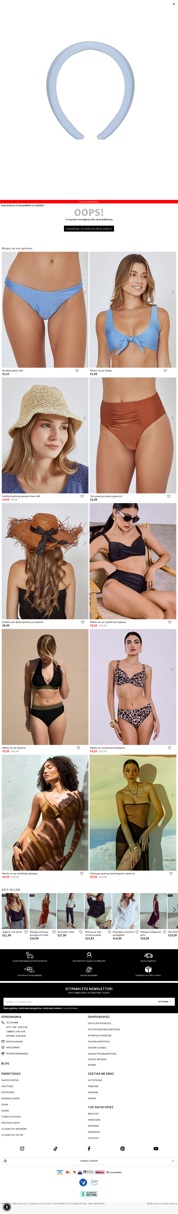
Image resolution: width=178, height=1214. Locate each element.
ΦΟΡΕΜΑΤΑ (93, 1125)
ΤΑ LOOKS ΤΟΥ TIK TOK (12, 1135)
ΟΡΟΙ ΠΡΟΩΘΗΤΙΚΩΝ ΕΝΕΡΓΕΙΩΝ (104, 1029)
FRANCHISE (93, 1086)
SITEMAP (92, 1064)
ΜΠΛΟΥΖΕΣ (93, 1113)
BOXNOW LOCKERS (10, 1098)
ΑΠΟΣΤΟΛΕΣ (7, 1086)
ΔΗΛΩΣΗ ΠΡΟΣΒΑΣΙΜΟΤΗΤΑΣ (102, 1053)
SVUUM (4, 1104)
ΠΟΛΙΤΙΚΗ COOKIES (97, 1047)
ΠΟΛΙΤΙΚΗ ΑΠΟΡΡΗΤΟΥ (99, 1041)
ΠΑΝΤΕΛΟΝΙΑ (94, 1119)
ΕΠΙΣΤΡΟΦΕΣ (8, 1092)
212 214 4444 (12, 1022)
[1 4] (89, 101)
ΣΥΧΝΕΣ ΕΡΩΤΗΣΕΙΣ (11, 1116)
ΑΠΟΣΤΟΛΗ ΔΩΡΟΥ (10, 1122)
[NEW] (15, 928)
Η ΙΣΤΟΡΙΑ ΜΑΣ (95, 1080)
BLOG (5, 1063)
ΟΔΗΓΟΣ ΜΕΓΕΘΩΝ (97, 1059)
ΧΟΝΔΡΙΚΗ (93, 1092)
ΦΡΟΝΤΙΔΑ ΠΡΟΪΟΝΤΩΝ (99, 1035)
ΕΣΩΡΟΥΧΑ (93, 1138)
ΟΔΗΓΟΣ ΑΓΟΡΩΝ (10, 1080)
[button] (6, 1207)
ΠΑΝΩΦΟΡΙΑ (94, 1132)
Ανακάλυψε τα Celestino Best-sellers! (89, 228)
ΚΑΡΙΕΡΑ (92, 1098)
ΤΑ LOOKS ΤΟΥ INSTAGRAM (13, 1128)
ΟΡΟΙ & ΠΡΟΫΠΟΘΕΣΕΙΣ (99, 1023)
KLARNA (5, 1110)
